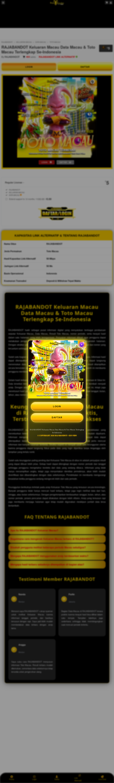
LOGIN (57, 406)
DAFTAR (57, 417)
